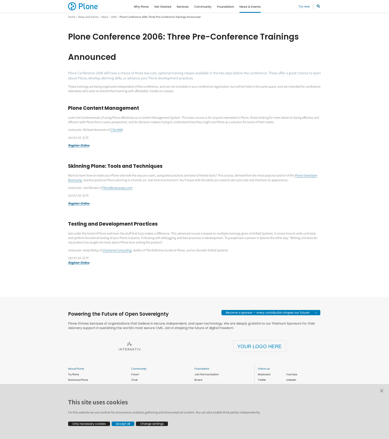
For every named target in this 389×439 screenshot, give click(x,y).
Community (138, 369)
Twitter (262, 380)
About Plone (76, 369)
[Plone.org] (84, 6)
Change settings (152, 424)
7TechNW (116, 130)
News (105, 16)
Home (71, 16)
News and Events (88, 16)
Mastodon (264, 374)
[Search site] (317, 6)
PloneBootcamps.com (117, 188)
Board (198, 380)
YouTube (291, 374)
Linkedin (291, 380)
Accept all (123, 424)
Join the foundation (206, 374)
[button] (270, 312)
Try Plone (73, 374)
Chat (134, 380)
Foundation (201, 369)
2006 (113, 16)
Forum (135, 374)
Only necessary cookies (89, 424)
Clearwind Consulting (117, 250)
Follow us (264, 369)
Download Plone (78, 380)
